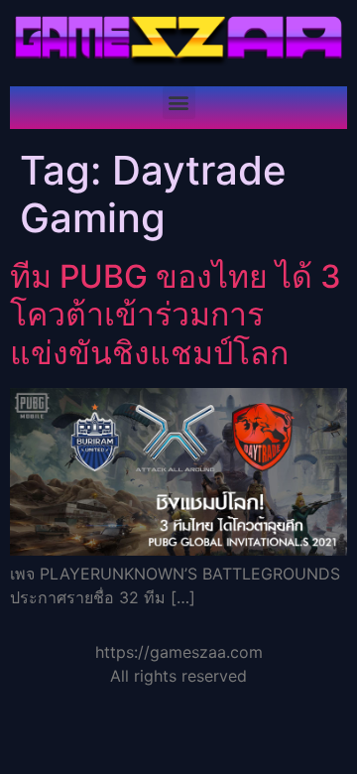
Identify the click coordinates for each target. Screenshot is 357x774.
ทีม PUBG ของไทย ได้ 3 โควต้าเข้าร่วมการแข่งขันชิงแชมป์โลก (175, 314)
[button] (179, 102)
